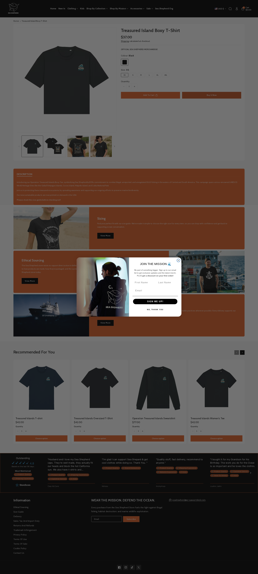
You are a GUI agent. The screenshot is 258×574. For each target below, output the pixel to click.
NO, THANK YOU (155, 310)
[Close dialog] (178, 260)
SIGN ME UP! (155, 301)
